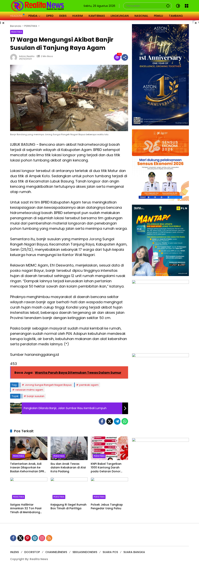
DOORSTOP (32, 552)
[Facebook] (102, 421)
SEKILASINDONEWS (84, 552)
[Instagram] (42, 538)
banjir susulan (35, 396)
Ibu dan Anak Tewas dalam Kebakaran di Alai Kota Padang (68, 467)
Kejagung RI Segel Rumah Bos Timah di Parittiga (68, 506)
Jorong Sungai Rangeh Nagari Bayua (48, 385)
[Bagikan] (124, 57)
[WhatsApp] (124, 421)
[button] (168, 6)
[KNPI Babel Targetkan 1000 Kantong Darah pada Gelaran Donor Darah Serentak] (109, 448)
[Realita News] (37, 6)
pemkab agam (89, 385)
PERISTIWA (16, 31)
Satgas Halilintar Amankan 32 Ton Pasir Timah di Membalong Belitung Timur (26, 508)
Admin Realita (26, 56)
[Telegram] (117, 421)
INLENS (14, 552)
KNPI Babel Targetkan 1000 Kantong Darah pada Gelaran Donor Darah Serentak (106, 467)
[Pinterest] (27, 538)
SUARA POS (110, 552)
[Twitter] (109, 421)
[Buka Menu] (186, 6)
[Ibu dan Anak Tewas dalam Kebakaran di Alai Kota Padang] (69, 448)
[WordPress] (35, 538)
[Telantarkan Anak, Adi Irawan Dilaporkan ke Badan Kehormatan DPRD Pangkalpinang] (28, 448)
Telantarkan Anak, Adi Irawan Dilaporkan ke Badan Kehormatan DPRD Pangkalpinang (28, 467)
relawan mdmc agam (29, 390)
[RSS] (49, 538)
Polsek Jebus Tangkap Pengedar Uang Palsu (107, 506)
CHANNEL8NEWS (56, 552)
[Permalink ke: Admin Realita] (14, 57)
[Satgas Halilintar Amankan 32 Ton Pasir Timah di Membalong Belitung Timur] (28, 489)
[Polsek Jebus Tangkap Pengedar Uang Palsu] (109, 489)
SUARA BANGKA (134, 552)
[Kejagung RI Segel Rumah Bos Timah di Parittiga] (69, 489)
